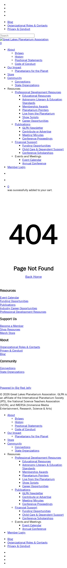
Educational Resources (36, 461)
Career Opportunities (35, 486)
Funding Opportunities (14, 301)
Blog (3, 354)
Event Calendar (9, 297)
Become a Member (11, 325)
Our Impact (14, 432)
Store (10, 439)
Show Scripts (30, 482)
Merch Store (7, 332)
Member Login (16, 532)
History (19, 422)
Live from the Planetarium (38, 479)
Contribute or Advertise (36, 497)
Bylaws (19, 418)
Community (14, 443)
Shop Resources (10, 329)
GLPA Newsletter (32, 493)
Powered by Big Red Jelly (15, 387)
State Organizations (12, 371)
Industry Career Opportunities (18, 308)
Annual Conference (34, 528)
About (11, 415)
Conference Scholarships (37, 518)
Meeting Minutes (33, 500)
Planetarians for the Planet (31, 436)
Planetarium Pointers (35, 475)
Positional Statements (28, 425)
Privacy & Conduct (11, 350)
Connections (7, 368)
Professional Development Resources (23, 311)
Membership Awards (35, 471)
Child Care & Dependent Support (43, 514)
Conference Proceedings (37, 504)
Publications (7, 304)
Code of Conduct (25, 429)
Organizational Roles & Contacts (20, 347)
